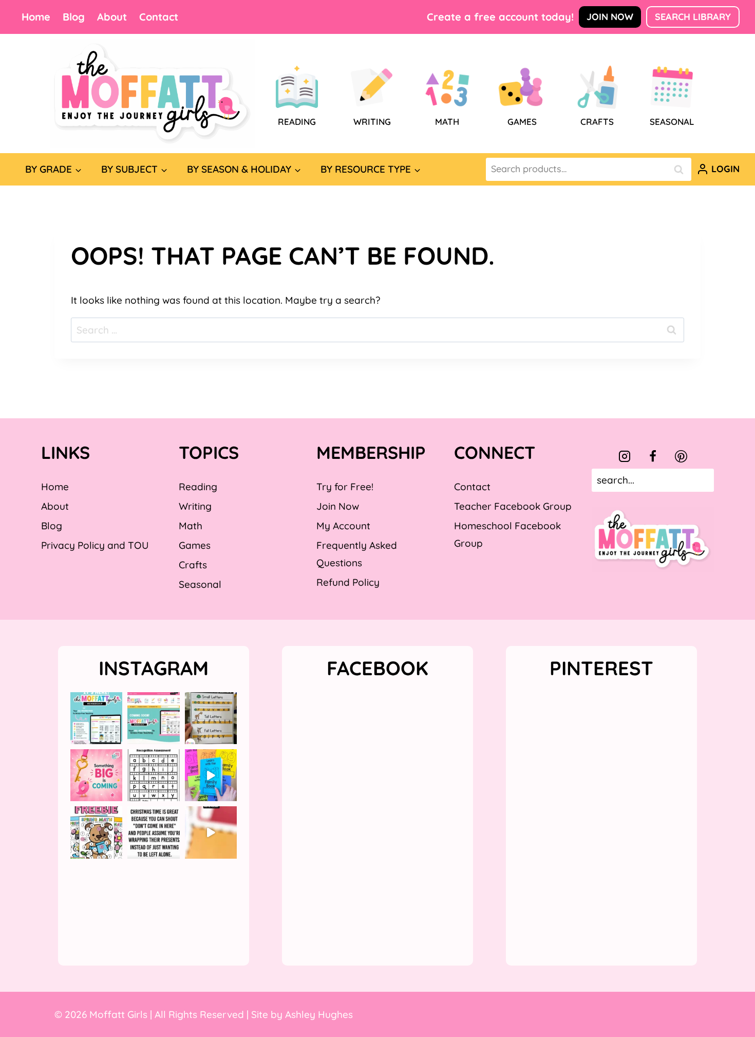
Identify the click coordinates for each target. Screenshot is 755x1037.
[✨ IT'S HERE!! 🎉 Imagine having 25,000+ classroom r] (96, 718)
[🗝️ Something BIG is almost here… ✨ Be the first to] (96, 775)
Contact (158, 16)
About (112, 16)
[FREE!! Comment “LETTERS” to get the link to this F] (211, 718)
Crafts (193, 565)
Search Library (693, 17)
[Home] (152, 93)
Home (36, 16)
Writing (195, 506)
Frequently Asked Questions (356, 554)
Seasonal (200, 584)
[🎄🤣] (153, 832)
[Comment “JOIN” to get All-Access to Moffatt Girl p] (153, 718)
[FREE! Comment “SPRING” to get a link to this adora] (96, 832)
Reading (198, 486)
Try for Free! (344, 486)
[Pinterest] (681, 456)
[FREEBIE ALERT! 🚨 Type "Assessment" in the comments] (153, 775)
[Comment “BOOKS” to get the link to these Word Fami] (211, 775)
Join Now (610, 17)
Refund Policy (348, 582)
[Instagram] (624, 456)
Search (681, 169)
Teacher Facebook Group (513, 506)
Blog (74, 16)
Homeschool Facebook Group (507, 534)
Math (190, 526)
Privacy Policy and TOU (94, 545)
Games (195, 545)
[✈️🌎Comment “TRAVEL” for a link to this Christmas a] (211, 832)
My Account (343, 526)
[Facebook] (652, 456)
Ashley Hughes (319, 1014)
